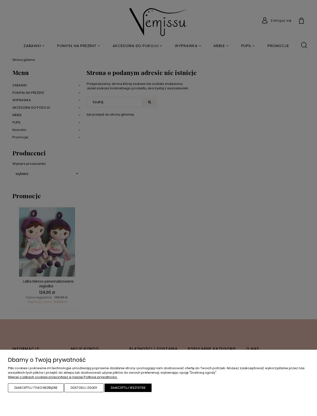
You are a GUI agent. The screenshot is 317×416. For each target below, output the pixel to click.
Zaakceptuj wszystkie (128, 388)
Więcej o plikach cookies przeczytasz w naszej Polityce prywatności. (63, 377)
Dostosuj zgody (84, 388)
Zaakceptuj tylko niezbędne (35, 388)
